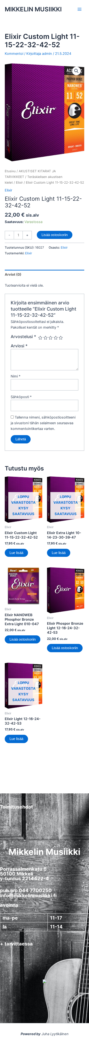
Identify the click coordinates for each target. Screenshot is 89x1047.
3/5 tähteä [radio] (50, 338)
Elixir (19, 182)
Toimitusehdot (16, 807)
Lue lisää (16, 553)
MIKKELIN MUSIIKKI (33, 9)
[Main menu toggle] (79, 9)
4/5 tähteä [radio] (56, 338)
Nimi (15, 376)
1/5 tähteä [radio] (40, 338)
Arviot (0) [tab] (13, 274)
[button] (76, 71)
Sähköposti (21, 397)
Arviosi (19, 345)
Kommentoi (14, 53)
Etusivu (10, 171)
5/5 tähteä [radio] (61, 338)
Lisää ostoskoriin (55, 235)
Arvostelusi (23, 336)
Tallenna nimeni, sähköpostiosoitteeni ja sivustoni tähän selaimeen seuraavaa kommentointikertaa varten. (43, 423)
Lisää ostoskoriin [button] (22, 639)
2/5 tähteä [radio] (45, 338)
